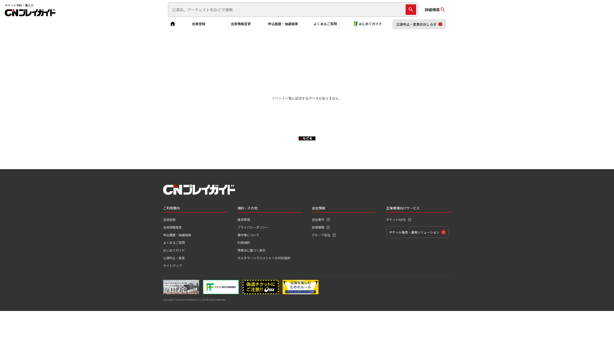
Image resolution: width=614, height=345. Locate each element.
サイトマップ (172, 265)
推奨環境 (243, 219)
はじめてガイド (370, 23)
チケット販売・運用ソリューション (414, 232)
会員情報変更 (241, 23)
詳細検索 (432, 9)
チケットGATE (396, 219)
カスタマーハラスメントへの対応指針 (263, 258)
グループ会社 (321, 235)
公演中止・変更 (174, 258)
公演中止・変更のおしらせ (416, 24)
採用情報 (318, 227)
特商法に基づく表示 (251, 250)
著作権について (248, 235)
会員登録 (198, 23)
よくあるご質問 (325, 23)
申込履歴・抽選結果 (283, 23)
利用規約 (243, 242)
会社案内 (318, 219)
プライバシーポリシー (253, 227)
